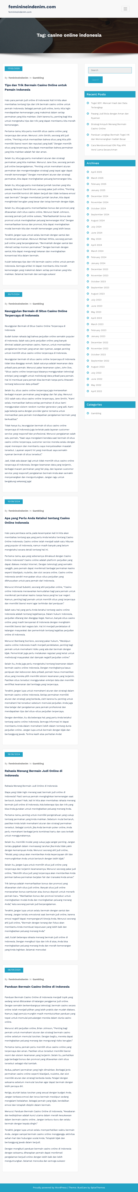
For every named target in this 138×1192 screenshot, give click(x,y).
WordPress (61, 1187)
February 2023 (98, 330)
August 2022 (98, 367)
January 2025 (98, 190)
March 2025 (97, 178)
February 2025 (98, 184)
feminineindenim (18, 77)
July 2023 (96, 300)
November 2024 (99, 202)
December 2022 (99, 342)
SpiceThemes (97, 1187)
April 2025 (96, 172)
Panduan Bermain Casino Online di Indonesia (37, 986)
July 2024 (96, 226)
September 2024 (100, 214)
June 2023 (96, 306)
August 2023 (98, 293)
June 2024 (96, 232)
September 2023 (100, 287)
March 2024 (97, 251)
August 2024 (98, 220)
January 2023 (98, 336)
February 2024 (98, 257)
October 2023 (98, 281)
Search (95, 79)
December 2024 (99, 196)
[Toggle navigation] (125, 9)
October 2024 (98, 208)
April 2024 (96, 245)
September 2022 (100, 360)
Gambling (38, 77)
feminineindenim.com (32, 6)
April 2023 (96, 318)
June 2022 (96, 379)
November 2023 (99, 275)
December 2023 (99, 269)
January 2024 (98, 263)
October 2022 (98, 354)
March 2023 (97, 324)
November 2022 (99, 348)
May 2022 (96, 385)
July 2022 (96, 373)
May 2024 (96, 239)
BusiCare (82, 1187)
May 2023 (96, 312)
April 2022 (96, 391)
